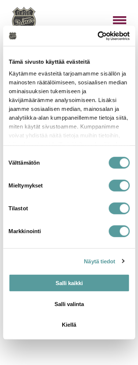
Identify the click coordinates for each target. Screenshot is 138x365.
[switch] (119, 186)
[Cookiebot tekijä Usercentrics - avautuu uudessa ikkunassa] (98, 36)
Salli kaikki (69, 283)
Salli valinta (69, 304)
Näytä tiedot (99, 261)
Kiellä (69, 325)
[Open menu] (119, 20)
